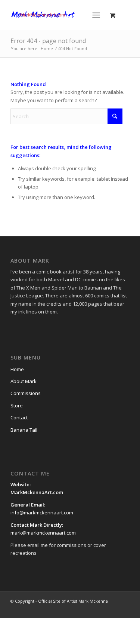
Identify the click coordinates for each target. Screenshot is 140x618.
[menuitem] (97, 15)
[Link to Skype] (124, 608)
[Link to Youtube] (101, 608)
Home (17, 369)
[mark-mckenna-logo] (58, 15)
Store (16, 405)
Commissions (25, 393)
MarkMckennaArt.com (37, 492)
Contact (19, 417)
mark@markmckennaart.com (43, 532)
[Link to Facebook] (79, 608)
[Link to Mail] (112, 608)
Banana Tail (23, 429)
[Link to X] (90, 608)
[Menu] (96, 15)
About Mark (23, 381)
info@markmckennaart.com (41, 512)
